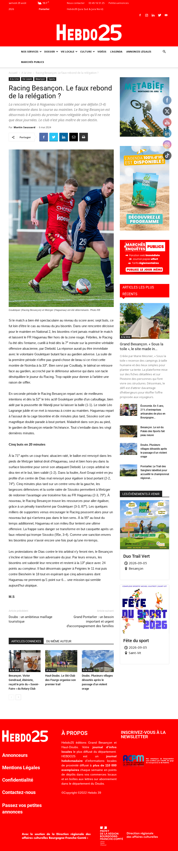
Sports (52, 78)
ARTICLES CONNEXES (26, 641)
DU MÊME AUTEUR (58, 641)
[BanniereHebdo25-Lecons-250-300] (144, 135)
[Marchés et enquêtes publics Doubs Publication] (144, 273)
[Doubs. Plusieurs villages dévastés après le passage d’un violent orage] (98, 661)
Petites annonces (119, 3)
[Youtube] (166, 15)
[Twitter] (159, 15)
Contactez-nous (19, 792)
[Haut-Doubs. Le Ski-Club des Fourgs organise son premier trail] (61, 661)
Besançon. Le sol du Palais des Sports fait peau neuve (152, 431)
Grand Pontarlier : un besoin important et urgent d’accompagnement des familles (90, 621)
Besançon (40, 78)
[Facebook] (140, 15)
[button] (164, 52)
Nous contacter (76, 3)
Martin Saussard (24, 127)
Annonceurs (15, 755)
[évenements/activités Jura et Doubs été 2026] (144, 229)
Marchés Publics (32, 62)
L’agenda (116, 51)
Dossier (49, 51)
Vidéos (101, 51)
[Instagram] (146, 15)
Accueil (13, 73)
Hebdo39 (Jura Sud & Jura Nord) (85, 9)
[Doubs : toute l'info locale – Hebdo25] (89, 32)
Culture (86, 51)
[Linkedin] (153, 15)
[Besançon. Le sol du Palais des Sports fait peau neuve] (128, 431)
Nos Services (29, 51)
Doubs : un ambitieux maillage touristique (30, 619)
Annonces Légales (138, 51)
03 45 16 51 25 (96, 3)
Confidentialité (17, 780)
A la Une (26, 73)
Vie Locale (67, 51)
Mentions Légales (21, 767)
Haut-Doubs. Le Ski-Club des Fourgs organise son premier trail (60, 680)
